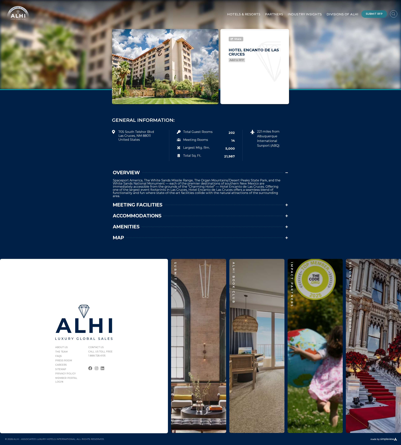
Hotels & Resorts (243, 14)
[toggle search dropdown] (393, 14)
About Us (61, 347)
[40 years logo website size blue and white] (18, 13)
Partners (274, 14)
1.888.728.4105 (96, 355)
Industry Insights (305, 14)
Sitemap (60, 369)
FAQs (58, 356)
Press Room (63, 360)
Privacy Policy (65, 373)
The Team (61, 351)
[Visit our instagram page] (96, 368)
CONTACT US (96, 347)
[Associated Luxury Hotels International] (83, 322)
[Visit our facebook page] (90, 368)
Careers (61, 364)
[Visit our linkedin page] (102, 368)
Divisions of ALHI (342, 14)
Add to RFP (237, 60)
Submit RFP (374, 13)
